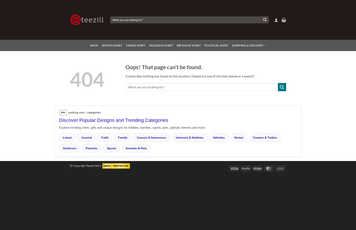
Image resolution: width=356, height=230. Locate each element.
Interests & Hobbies (190, 137)
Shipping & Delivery (247, 45)
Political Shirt (216, 45)
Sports (111, 148)
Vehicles (219, 137)
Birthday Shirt (189, 45)
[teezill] (87, 20)
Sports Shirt (112, 45)
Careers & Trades (265, 137)
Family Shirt (135, 45)
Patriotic (91, 148)
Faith (105, 137)
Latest (67, 137)
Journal (86, 137)
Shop (94, 45)
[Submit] (264, 19)
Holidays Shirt (161, 45)
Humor (239, 137)
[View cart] (283, 20)
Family (122, 137)
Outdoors (69, 148)
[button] (276, 20)
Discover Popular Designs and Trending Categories (113, 120)
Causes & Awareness (151, 137)
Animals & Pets (136, 148)
